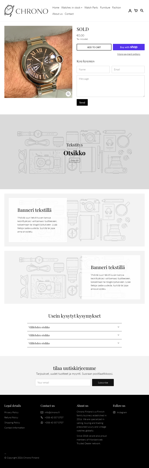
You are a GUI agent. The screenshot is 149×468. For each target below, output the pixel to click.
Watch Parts (91, 7)
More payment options (128, 54)
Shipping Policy (12, 422)
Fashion (116, 7)
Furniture (105, 7)
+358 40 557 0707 (54, 417)
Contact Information (14, 427)
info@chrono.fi (52, 412)
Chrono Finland (31, 457)
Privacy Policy (11, 412)
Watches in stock (70, 7)
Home (55, 7)
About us (57, 13)
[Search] (142, 10)
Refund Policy (11, 417)
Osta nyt (74, 160)
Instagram (122, 412)
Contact (69, 13)
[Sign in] (130, 10)
